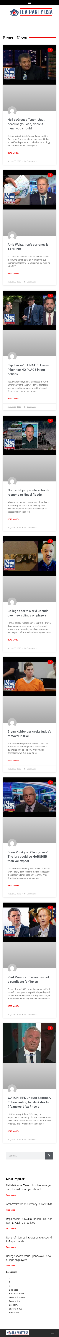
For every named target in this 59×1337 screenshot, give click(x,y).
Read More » (13, 153)
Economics (14, 1301)
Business (13, 1289)
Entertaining (15, 1308)
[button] (29, 2)
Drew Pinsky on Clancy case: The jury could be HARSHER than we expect (28, 856)
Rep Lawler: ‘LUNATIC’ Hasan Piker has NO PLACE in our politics (28, 369)
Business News (16, 1293)
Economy (13, 1304)
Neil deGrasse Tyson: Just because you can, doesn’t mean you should (26, 124)
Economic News (17, 1297)
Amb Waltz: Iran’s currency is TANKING (29, 1204)
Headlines (14, 1312)
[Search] (49, 1155)
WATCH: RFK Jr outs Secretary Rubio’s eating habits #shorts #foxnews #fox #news (29, 1102)
